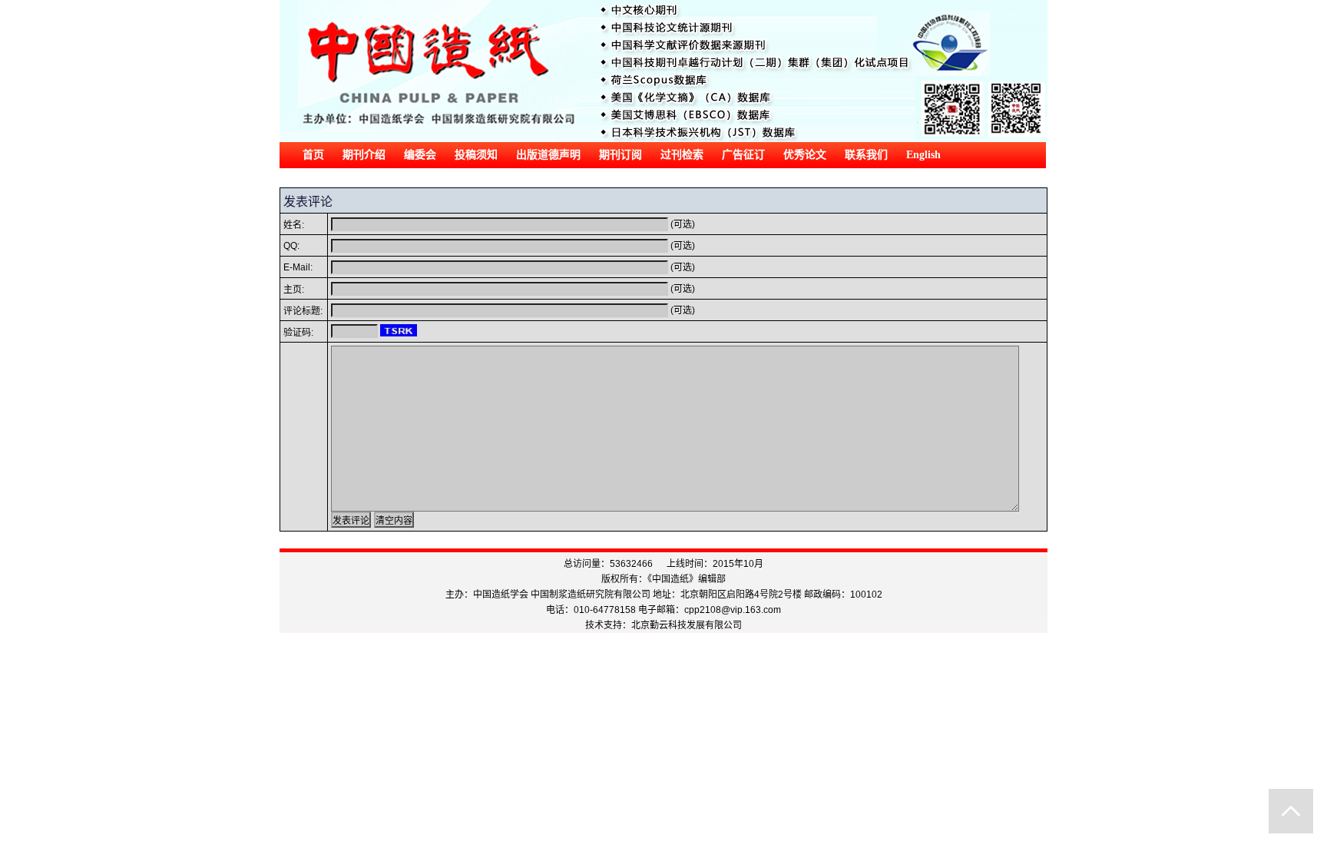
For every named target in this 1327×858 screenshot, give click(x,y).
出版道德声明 (548, 155)
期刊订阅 (620, 155)
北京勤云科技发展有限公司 (686, 625)
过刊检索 (681, 155)
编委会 (420, 155)
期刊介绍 (364, 155)
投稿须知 (476, 155)
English (923, 155)
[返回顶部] (1291, 811)
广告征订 (743, 155)
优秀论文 (804, 155)
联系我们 (866, 155)
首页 (313, 155)
